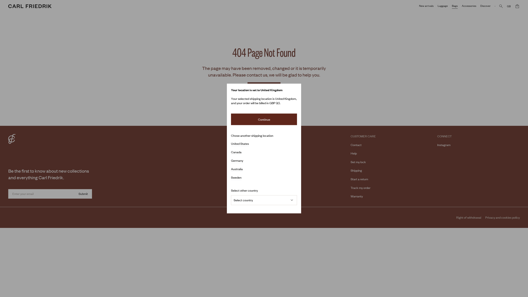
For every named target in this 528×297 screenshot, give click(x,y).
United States (240, 144)
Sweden (236, 177)
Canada (236, 152)
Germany (237, 161)
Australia (237, 169)
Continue (264, 119)
